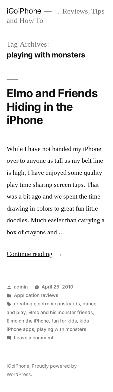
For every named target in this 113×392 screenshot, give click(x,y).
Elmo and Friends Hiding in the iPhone (52, 106)
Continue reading (34, 254)
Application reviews (36, 295)
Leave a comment (34, 338)
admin (21, 287)
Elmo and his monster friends (60, 312)
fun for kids (64, 321)
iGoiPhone (24, 10)
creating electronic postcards (47, 304)
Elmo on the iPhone (28, 321)
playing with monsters (61, 329)
